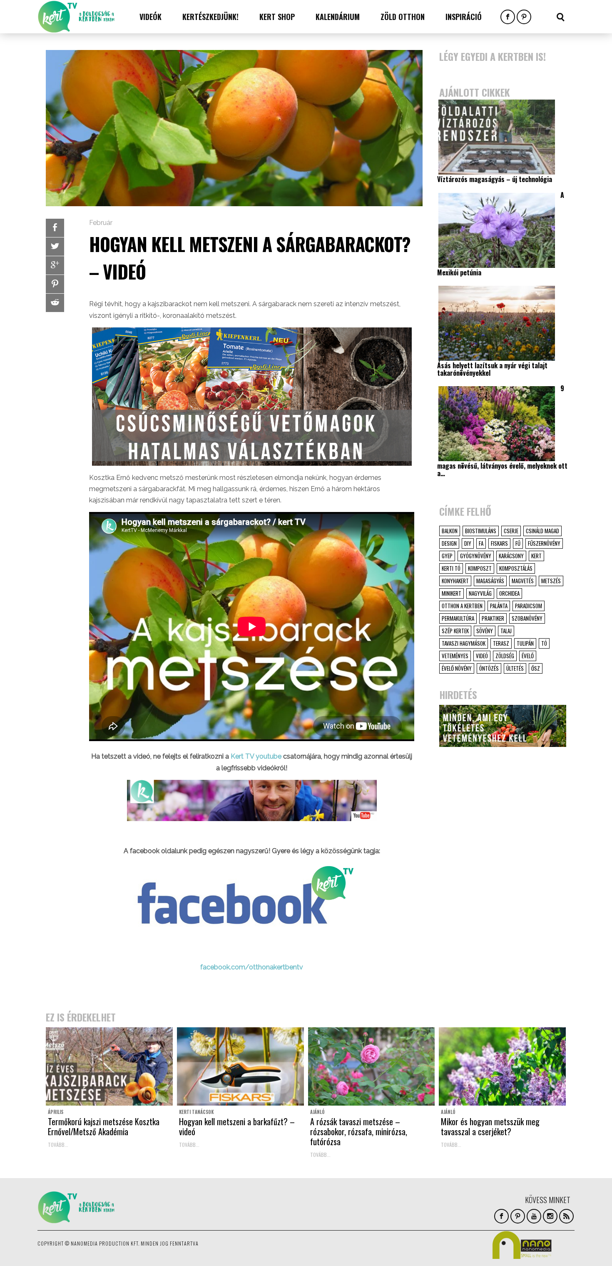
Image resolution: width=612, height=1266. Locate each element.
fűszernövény (544, 543)
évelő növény (457, 668)
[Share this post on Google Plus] (55, 265)
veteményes (455, 656)
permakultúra (458, 618)
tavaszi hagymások (463, 643)
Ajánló (317, 1112)
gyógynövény (475, 556)
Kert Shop (277, 16)
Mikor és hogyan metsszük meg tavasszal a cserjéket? (490, 1126)
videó (482, 656)
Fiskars (499, 543)
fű (517, 543)
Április (55, 1112)
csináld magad (542, 531)
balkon (450, 531)
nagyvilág (480, 593)
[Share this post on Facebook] (55, 228)
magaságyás (490, 581)
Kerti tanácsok (196, 1112)
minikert (451, 593)
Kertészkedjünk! (210, 16)
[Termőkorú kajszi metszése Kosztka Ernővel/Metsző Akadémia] (109, 1066)
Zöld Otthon (403, 16)
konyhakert (455, 581)
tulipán (525, 643)
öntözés (489, 668)
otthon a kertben (462, 606)
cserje (511, 531)
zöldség (504, 656)
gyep (447, 556)
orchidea (509, 593)
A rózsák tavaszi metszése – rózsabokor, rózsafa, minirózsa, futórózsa (358, 1131)
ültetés (515, 668)
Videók (150, 16)
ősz (535, 668)
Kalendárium (338, 16)
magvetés (523, 581)
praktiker (493, 618)
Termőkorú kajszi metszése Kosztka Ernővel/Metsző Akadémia (103, 1126)
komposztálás (515, 568)
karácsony (511, 556)
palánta (499, 606)
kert (536, 556)
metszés (551, 581)
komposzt (480, 568)
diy (467, 543)
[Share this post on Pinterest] (55, 284)
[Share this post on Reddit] (55, 303)
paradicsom (528, 606)
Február (100, 223)
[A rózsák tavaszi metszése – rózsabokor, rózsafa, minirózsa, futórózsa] (371, 1066)
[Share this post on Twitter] (55, 246)
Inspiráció (463, 16)
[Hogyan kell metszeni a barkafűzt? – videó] (240, 1066)
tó (544, 643)
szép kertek (455, 631)
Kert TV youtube (256, 756)
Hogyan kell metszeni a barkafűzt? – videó (237, 1126)
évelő (528, 656)
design (449, 543)
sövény (484, 631)
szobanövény (527, 618)
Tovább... (58, 1144)
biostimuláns (480, 531)
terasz (501, 643)
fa (481, 543)
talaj (506, 631)
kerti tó (451, 568)
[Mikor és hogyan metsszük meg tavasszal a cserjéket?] (502, 1066)
